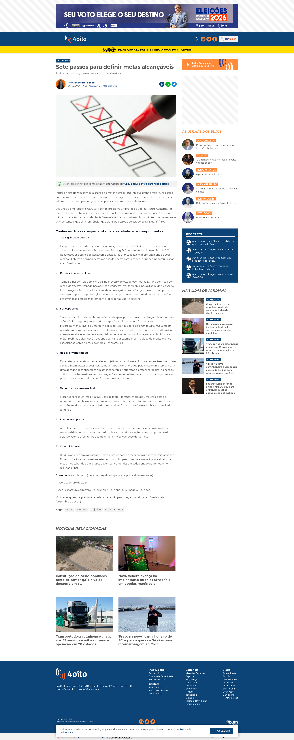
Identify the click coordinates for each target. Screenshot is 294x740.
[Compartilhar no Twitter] (174, 84)
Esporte (190, 676)
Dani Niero (228, 694)
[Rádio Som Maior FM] (228, 39)
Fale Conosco (156, 687)
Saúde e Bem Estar (196, 701)
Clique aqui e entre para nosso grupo (146, 183)
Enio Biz (227, 676)
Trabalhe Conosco (158, 690)
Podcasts (194, 234)
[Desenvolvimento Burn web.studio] (232, 722)
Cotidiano (63, 60)
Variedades (191, 682)
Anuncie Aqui (156, 693)
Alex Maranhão (230, 679)
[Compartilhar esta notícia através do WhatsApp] (168, 84)
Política (190, 691)
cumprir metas (114, 509)
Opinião (190, 698)
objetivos (96, 509)
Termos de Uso (157, 679)
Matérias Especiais (195, 673)
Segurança (191, 679)
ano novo (82, 509)
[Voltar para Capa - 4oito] (89, 39)
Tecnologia (191, 694)
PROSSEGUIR (222, 730)
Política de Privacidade (161, 676)
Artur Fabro (229, 685)
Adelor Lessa (229, 673)
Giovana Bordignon (83, 82)
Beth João (228, 691)
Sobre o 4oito (156, 673)
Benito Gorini (230, 688)
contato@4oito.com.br (88, 689)
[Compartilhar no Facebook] (161, 84)
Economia (191, 688)
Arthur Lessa (229, 682)
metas (69, 509)
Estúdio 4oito (193, 704)
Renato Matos (230, 698)
